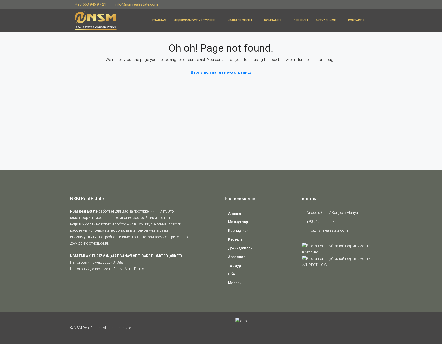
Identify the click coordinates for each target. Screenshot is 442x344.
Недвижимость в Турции (194, 20)
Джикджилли (240, 248)
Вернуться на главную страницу (221, 72)
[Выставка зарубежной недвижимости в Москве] (337, 249)
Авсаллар (236, 257)
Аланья (234, 213)
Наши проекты (240, 20)
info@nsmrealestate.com (327, 230)
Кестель (235, 239)
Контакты (356, 20)
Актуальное (326, 20)
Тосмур (234, 265)
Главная (159, 20)
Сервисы (301, 20)
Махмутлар (238, 222)
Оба (231, 274)
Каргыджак (238, 231)
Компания (272, 20)
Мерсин (234, 283)
